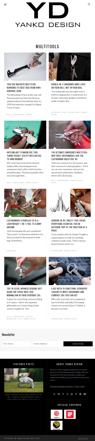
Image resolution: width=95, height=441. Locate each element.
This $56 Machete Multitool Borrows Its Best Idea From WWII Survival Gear (24, 88)
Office (19, 319)
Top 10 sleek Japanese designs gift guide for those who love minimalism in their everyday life (24, 292)
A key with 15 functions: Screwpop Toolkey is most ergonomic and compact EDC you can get (69, 292)
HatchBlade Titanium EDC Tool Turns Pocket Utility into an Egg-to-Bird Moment (24, 156)
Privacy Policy (79, 386)
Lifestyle (29, 316)
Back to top (82, 438)
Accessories (56, 112)
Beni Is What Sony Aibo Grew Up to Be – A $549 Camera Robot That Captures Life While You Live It (24, 397)
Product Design (31, 183)
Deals (9, 114)
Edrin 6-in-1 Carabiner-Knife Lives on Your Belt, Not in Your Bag (68, 86)
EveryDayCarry (18, 114)
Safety (53, 183)
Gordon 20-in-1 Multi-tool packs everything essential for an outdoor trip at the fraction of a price (69, 225)
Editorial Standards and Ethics (61, 386)
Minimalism (11, 319)
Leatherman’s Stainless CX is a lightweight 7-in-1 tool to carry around (24, 224)
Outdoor (28, 114)
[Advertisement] (47, 35)
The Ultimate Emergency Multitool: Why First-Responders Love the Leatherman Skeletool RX (69, 156)
